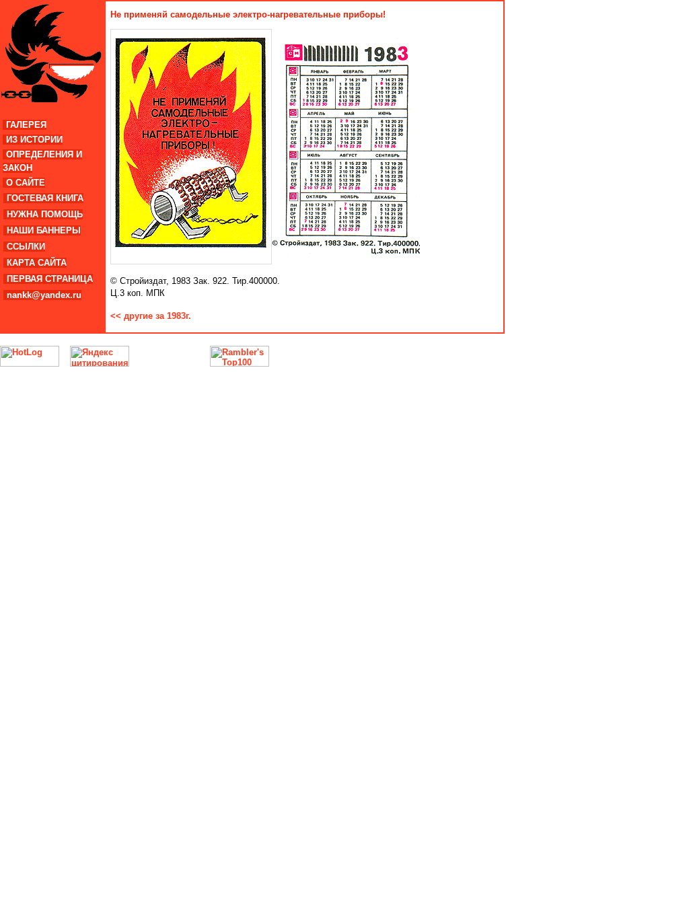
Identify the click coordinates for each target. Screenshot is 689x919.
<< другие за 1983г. (150, 316)
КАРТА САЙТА (37, 263)
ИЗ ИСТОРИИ (34, 140)
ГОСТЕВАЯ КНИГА (45, 198)
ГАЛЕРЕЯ (26, 125)
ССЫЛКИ (26, 247)
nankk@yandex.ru (44, 295)
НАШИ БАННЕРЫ (44, 230)
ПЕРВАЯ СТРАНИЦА (50, 279)
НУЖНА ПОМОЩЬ (45, 214)
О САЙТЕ (25, 183)
